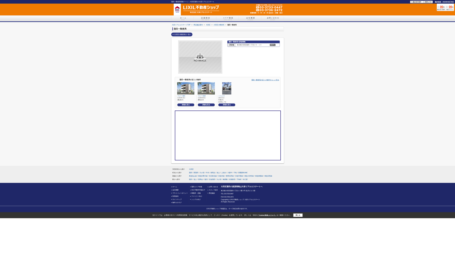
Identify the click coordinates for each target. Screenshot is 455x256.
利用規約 (175, 196)
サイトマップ (177, 199)
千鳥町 (239, 179)
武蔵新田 (232, 179)
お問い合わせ (213, 187)
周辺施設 (212, 193)
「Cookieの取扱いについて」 (267, 215)
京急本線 (221, 176)
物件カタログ (177, 202)
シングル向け (196, 199)
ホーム (174, 187)
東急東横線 (259, 176)
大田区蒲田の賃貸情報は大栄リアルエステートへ (242, 186)
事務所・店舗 (196, 193)
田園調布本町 (243, 173)
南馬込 (213, 173)
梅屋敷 (225, 179)
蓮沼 (205, 179)
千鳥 (235, 173)
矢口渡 (245, 179)
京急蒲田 (212, 179)
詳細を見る (186, 105)
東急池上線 (193, 176)
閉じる (298, 215)
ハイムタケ (221, 96)
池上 (218, 173)
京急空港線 (239, 176)
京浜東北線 (213, 176)
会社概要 (175, 190)
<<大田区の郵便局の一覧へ (181, 34)
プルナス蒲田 (181, 96)
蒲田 (190, 173)
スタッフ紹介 (213, 190)
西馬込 (200, 179)
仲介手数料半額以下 (198, 190)
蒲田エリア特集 (196, 187)
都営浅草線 (230, 176)
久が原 (202, 173)
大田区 (191, 169)
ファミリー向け (196, 196)
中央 (207, 173)
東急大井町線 (249, 176)
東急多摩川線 (202, 176)
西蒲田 (196, 173)
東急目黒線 (268, 176)
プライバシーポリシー (180, 193)
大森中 (230, 173)
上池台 (223, 173)
